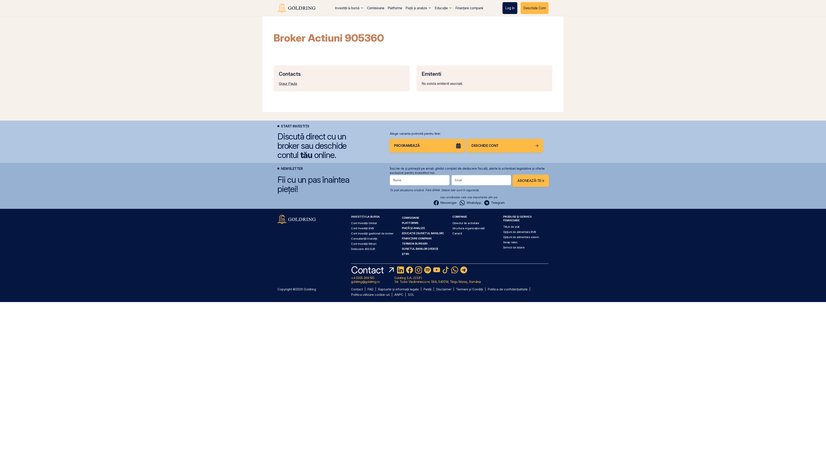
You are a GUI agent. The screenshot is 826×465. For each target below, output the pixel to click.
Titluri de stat (511, 226)
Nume (397, 180)
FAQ (370, 289)
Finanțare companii (469, 8)
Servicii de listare (514, 247)
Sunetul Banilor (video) (420, 248)
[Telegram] (463, 270)
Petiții (427, 289)
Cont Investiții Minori (363, 243)
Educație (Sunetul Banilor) (423, 233)
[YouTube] (436, 270)
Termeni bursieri (415, 243)
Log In (510, 8)
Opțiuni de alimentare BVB (519, 232)
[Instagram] (418, 270)
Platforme (395, 8)
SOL (411, 295)
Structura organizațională (468, 228)
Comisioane (375, 8)
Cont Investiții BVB (362, 228)
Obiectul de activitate (465, 223)
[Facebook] (409, 270)
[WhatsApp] (454, 270)
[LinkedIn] (400, 270)
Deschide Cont (534, 8)
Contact (357, 289)
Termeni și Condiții (469, 289)
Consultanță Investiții (364, 238)
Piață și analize (416, 8)
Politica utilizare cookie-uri (370, 295)
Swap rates (510, 242)
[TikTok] (445, 270)
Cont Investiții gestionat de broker (372, 233)
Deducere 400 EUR (363, 249)
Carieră (457, 233)
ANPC (398, 295)
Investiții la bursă (347, 8)
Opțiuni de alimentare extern (521, 237)
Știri (405, 254)
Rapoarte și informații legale (398, 289)
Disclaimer (444, 289)
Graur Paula (288, 83)
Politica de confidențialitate (508, 289)
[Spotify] (427, 270)
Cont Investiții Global (364, 223)
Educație (441, 8)
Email (458, 180)
